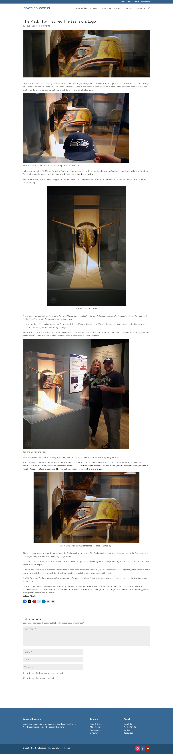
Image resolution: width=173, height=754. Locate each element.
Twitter (77, 589)
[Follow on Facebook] (143, 748)
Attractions (94, 8)
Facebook (85, 589)
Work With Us (145, 2)
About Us (128, 724)
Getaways (139, 8)
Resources (128, 733)
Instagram (99, 589)
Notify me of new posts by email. (40, 678)
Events (117, 8)
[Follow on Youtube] (148, 748)
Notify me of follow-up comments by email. (45, 673)
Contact (136, 2)
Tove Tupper (31, 26)
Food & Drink (81, 8)
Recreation (106, 8)
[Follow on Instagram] (137, 748)
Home (123, 2)
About (129, 2)
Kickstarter (44, 457)
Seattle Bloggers (138, 589)
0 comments (44, 26)
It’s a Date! (127, 8)
